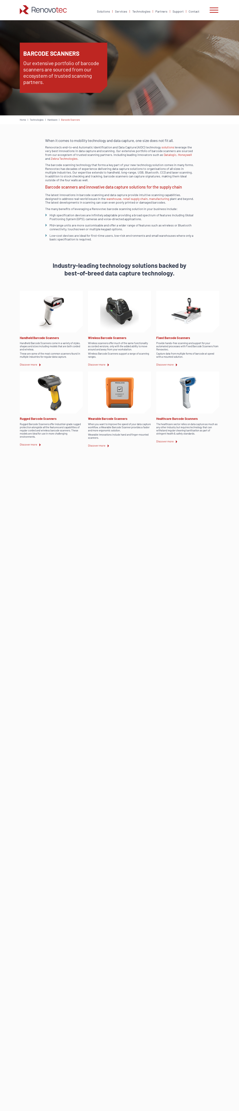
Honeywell (185, 155)
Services (121, 11)
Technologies (141, 11)
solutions (167, 147)
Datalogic (170, 155)
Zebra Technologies (64, 158)
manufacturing (159, 199)
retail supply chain (135, 199)
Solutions (103, 11)
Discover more (28, 364)
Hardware (52, 119)
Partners (161, 11)
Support (178, 11)
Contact (194, 11)
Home (23, 119)
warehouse (113, 199)
